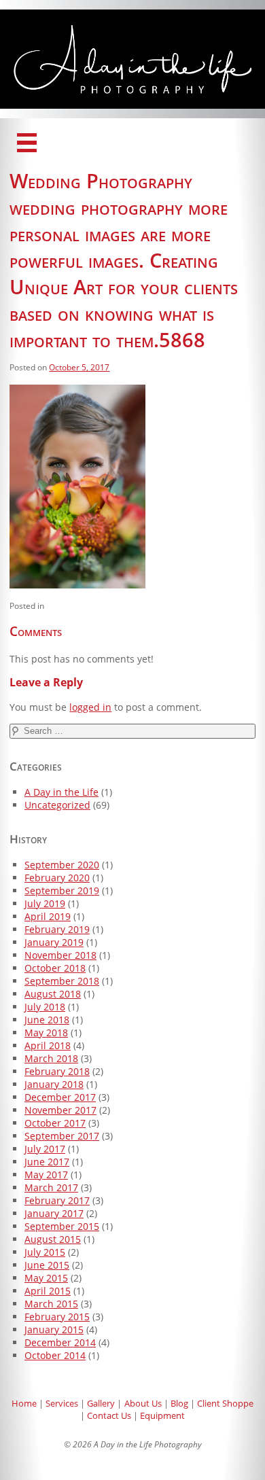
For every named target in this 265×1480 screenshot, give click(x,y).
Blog (179, 1403)
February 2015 (57, 1316)
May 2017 (46, 1174)
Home (24, 1403)
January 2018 (54, 1084)
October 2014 (55, 1355)
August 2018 (52, 993)
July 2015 (44, 1252)
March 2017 (51, 1187)
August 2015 (52, 1239)
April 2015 (47, 1290)
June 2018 (46, 1019)
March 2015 (51, 1303)
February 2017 (57, 1200)
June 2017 (46, 1161)
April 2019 (47, 916)
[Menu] (26, 142)
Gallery (101, 1403)
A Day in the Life (61, 792)
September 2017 (61, 1135)
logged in (90, 707)
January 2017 (54, 1213)
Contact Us (109, 1415)
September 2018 (61, 980)
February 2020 (57, 877)
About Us (143, 1403)
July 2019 (44, 903)
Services (62, 1403)
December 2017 (60, 1097)
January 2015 (54, 1329)
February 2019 (57, 929)
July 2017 (44, 1148)
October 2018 (55, 968)
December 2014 (60, 1342)
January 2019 (54, 942)
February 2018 (57, 1071)
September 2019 (61, 890)
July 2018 (44, 1006)
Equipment (162, 1415)
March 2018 (51, 1058)
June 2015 (46, 1264)
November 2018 (60, 955)
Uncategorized (57, 804)
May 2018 (46, 1032)
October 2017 (55, 1122)
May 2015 (46, 1277)
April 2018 (47, 1045)
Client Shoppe (225, 1403)
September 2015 (61, 1226)
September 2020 (61, 864)
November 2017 (60, 1110)
